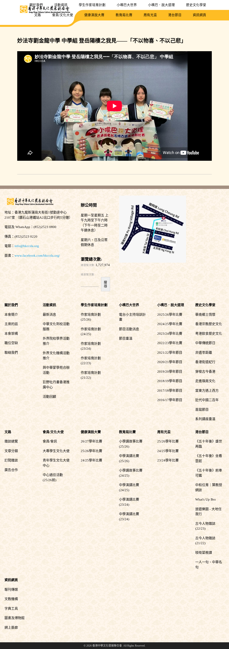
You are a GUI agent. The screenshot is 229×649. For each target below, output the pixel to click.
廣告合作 (11, 470)
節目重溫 (125, 338)
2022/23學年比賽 (169, 343)
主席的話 (11, 324)
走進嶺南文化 (205, 381)
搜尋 (105, 284)
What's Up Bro (205, 499)
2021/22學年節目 (169, 352)
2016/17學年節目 (169, 400)
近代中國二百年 (207, 400)
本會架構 (11, 333)
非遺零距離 (203, 352)
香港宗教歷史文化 (208, 324)
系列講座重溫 (205, 419)
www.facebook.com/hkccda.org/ (37, 255)
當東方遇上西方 (207, 390)
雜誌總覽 (11, 441)
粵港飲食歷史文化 (208, 333)
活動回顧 (49, 396)
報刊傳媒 (11, 589)
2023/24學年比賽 (169, 333)
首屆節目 (202, 409)
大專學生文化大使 (56, 451)
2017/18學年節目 (169, 390)
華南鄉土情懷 (205, 314)
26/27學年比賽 (91, 441)
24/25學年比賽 (91, 460)
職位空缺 (11, 343)
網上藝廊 (11, 627)
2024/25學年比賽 (169, 324)
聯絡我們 (11, 352)
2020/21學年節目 (169, 362)
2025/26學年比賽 (169, 314)
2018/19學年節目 (169, 381)
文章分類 (11, 451)
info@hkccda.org (27, 246)
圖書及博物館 (14, 618)
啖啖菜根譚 (203, 552)
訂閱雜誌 (11, 460)
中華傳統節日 (205, 343)
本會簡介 (11, 314)
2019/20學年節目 (169, 371)
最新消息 (49, 314)
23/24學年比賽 (168, 460)
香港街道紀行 (205, 362)
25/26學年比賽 (91, 451)
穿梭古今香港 (205, 371)
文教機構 (11, 599)
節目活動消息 (129, 329)
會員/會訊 (50, 441)
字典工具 (11, 608)
